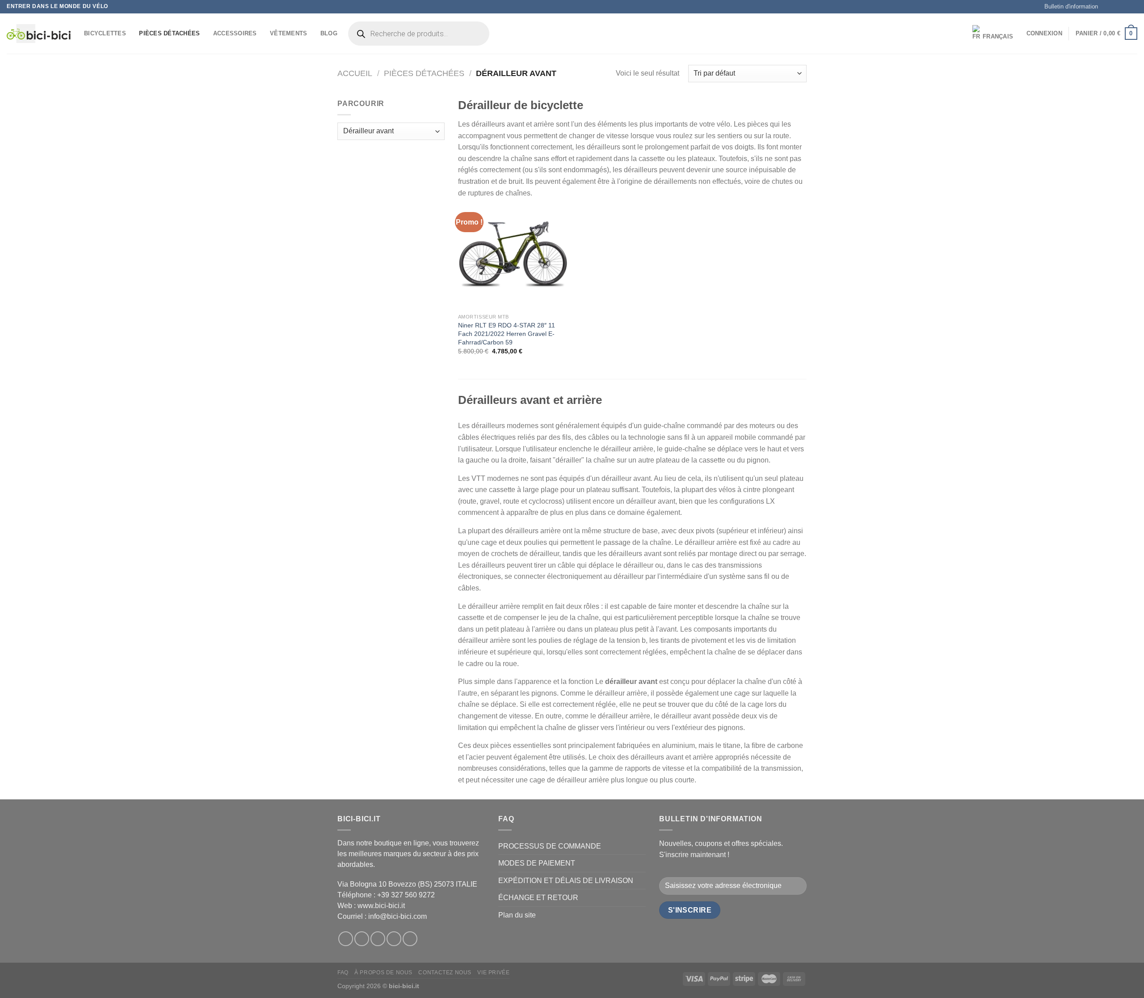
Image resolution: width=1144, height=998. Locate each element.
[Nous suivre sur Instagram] (1116, 7)
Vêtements (288, 33)
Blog (328, 33)
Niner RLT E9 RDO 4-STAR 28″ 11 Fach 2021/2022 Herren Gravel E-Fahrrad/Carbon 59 (506, 333)
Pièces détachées (169, 33)
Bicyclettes (105, 33)
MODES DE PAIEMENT (536, 863)
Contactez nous (444, 972)
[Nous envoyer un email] (1133, 7)
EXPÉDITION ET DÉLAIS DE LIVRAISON (565, 880)
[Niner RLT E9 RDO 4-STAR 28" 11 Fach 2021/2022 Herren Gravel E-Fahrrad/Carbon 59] (513, 254)
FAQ (343, 972)
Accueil (354, 73)
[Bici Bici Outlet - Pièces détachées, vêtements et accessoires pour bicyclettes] (39, 33)
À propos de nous (383, 972)
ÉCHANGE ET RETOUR (538, 897)
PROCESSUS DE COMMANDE (549, 846)
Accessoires (235, 33)
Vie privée (493, 972)
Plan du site (517, 915)
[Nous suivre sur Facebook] (1107, 7)
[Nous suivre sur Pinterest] (410, 938)
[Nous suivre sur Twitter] (1124, 7)
